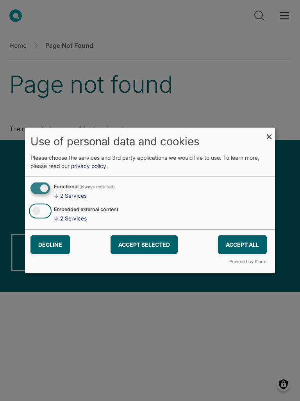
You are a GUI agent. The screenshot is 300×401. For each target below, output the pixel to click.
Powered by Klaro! (247, 261)
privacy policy (88, 166)
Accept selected (144, 244)
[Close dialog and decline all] (269, 132)
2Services (70, 195)
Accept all (242, 244)
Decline (50, 244)
